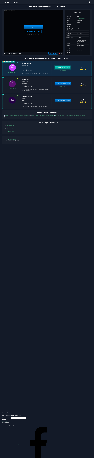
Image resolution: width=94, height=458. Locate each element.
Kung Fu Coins (10, 131)
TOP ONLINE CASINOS (10, 61)
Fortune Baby (9, 128)
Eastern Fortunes (10, 127)
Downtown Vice (10, 125)
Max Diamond (9, 130)
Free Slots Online (81, 18)
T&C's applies (63, 70)
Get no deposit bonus (63, 67)
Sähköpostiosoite (6, 417)
